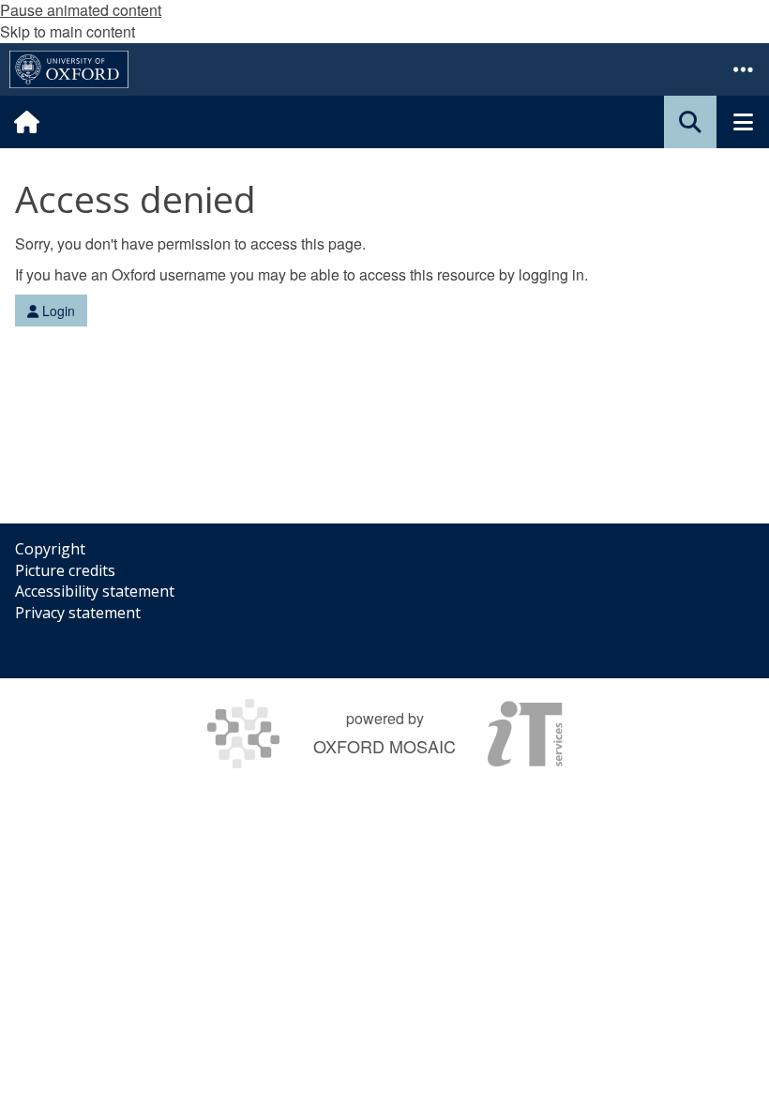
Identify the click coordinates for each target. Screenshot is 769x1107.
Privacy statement (78, 612)
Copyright (50, 548)
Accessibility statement (94, 591)
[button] (742, 69)
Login (56, 310)
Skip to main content (67, 31)
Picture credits (65, 570)
